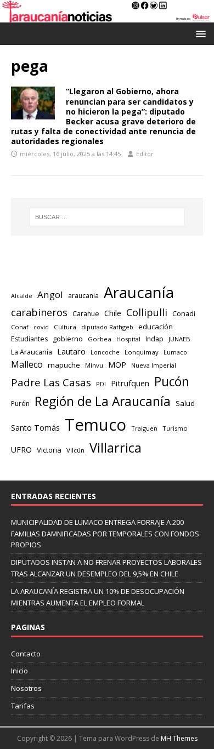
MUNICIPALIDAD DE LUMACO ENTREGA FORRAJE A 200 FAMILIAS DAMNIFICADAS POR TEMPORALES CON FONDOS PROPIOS (105, 533)
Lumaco (175, 352)
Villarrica (115, 447)
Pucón (171, 381)
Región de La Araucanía (103, 401)
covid (41, 327)
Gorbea (99, 339)
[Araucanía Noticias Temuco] (107, 16)
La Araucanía (31, 352)
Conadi (183, 313)
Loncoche (105, 352)
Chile (112, 312)
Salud (185, 403)
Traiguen (144, 428)
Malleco (27, 364)
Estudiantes (29, 339)
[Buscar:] (107, 217)
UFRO (21, 449)
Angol (50, 294)
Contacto (26, 654)
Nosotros (26, 688)
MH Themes (179, 738)
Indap (154, 339)
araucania (83, 295)
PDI (101, 384)
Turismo (175, 428)
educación (155, 326)
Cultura (65, 327)
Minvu (94, 365)
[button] (199, 33)
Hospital (128, 339)
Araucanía (139, 292)
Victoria (49, 450)
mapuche (64, 365)
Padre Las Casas (51, 382)
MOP (117, 364)
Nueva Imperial (153, 365)
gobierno (68, 339)
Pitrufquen (130, 383)
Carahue (85, 313)
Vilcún (75, 450)
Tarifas (23, 706)
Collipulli (146, 312)
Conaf (20, 327)
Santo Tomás (35, 427)
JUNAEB (179, 339)
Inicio (19, 671)
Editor (145, 154)
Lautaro (71, 351)
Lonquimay (142, 352)
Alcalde (21, 296)
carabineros (39, 312)
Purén (20, 403)
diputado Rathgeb (107, 327)
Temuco (95, 425)
